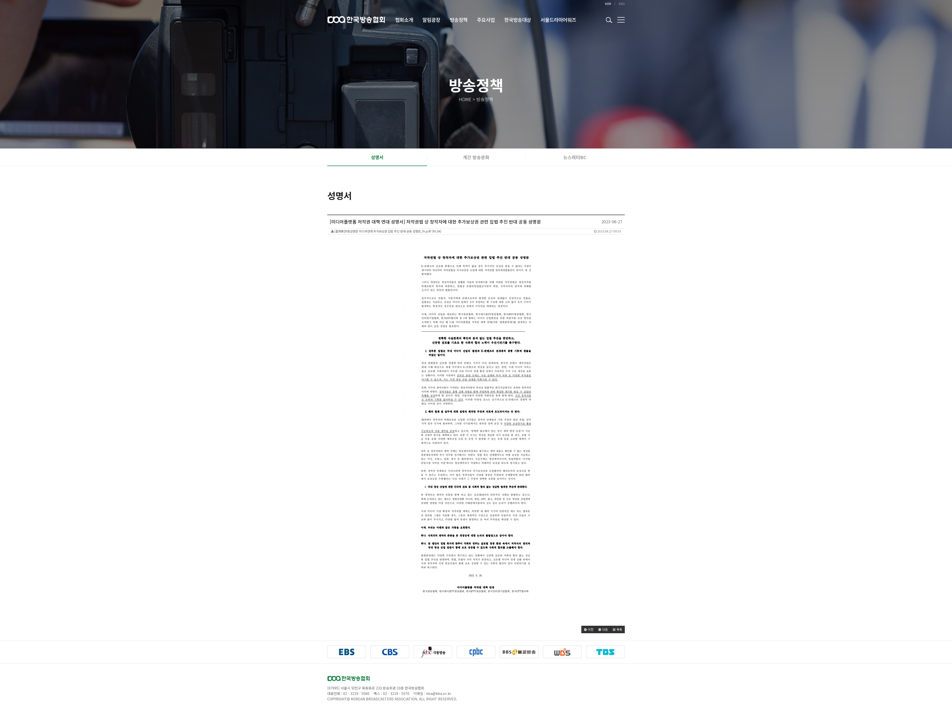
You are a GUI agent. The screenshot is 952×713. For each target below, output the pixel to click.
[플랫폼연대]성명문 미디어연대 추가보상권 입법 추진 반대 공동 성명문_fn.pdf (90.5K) (477, 231)
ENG (622, 3)
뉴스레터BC (574, 157)
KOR (608, 3)
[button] (588, 629)
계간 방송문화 (476, 157)
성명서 (377, 157)
